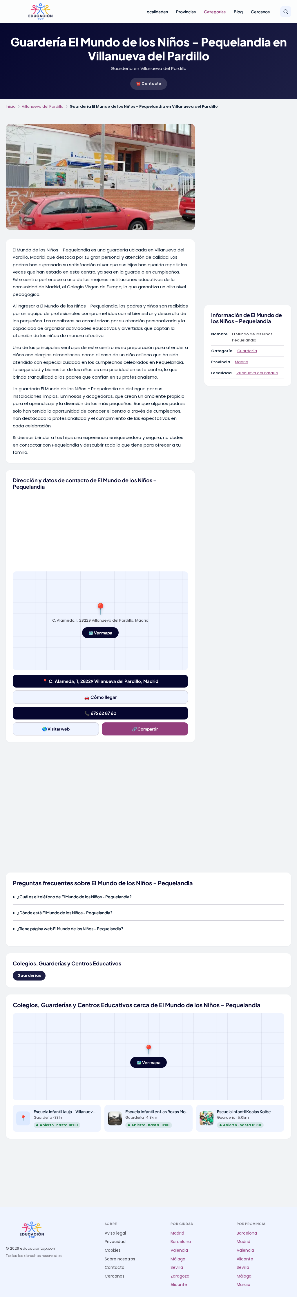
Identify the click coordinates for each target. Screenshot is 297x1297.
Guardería (247, 351)
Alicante (179, 1284)
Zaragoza (180, 1276)
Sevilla (177, 1267)
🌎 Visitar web (56, 728)
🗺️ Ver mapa (100, 632)
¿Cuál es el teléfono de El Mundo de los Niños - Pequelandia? (74, 896)
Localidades (156, 11)
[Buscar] (285, 11)
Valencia (179, 1250)
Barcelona (181, 1241)
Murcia (243, 1284)
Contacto (114, 1267)
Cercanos (260, 11)
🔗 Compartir (145, 728)
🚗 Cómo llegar (100, 697)
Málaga (178, 1259)
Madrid (241, 362)
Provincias (186, 11)
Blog (238, 11)
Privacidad (115, 1241)
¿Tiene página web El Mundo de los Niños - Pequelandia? (70, 928)
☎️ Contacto (148, 83)
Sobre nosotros (120, 1259)
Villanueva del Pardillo (43, 106)
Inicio (11, 106)
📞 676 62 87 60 (100, 713)
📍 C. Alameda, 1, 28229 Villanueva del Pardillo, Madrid (100, 681)
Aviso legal (115, 1233)
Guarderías (29, 975)
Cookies (113, 1250)
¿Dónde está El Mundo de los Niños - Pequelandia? (65, 912)
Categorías (215, 11)
